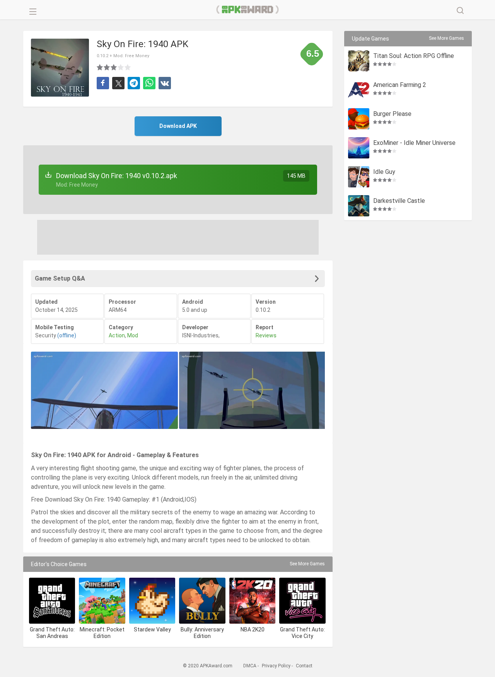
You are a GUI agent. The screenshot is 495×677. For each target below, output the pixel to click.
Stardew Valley (152, 629)
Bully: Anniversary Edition (202, 632)
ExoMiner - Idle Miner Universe (414, 143)
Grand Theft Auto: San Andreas (52, 632)
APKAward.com (247, 10)
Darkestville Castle (399, 201)
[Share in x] (118, 83)
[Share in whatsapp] (149, 83)
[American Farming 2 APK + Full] (358, 89)
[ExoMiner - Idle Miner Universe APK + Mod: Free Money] (358, 147)
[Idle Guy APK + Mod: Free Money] (358, 176)
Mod (132, 335)
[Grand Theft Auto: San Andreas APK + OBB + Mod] (52, 601)
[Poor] (100, 67)
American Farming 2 (399, 85)
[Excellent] (128, 67)
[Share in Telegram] (134, 83)
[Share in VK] (165, 83)
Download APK (178, 126)
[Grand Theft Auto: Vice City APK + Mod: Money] (302, 601)
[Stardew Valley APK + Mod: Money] (152, 601)
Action (117, 335)
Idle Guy (384, 172)
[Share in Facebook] (103, 83)
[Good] (114, 67)
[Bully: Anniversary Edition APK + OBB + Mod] (202, 601)
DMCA (249, 665)
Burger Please (392, 114)
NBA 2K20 (253, 629)
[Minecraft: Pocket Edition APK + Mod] (102, 601)
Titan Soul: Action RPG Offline (413, 56)
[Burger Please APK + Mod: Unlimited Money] (358, 118)
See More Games (307, 563)
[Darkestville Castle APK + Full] (358, 205)
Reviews (266, 335)
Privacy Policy (276, 665)
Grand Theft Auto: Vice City (302, 632)
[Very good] (121, 67)
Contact (304, 665)
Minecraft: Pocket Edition (102, 632)
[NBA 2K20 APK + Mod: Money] (252, 601)
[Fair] (107, 67)
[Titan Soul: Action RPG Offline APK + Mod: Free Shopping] (358, 60)
